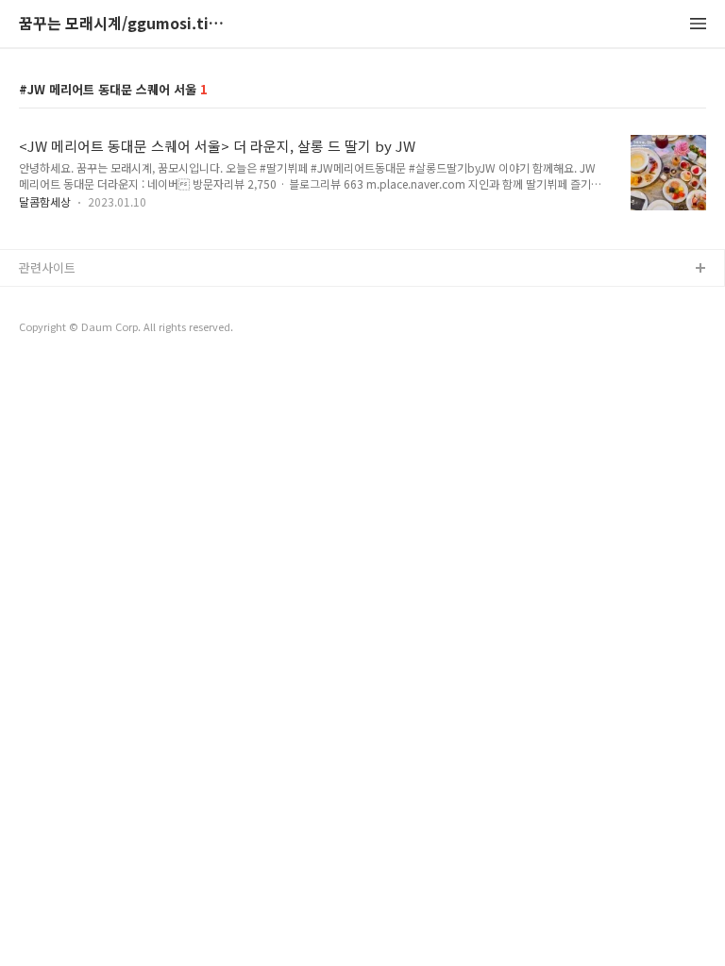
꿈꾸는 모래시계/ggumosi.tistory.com (123, 24)
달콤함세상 (45, 201)
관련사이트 (47, 267)
